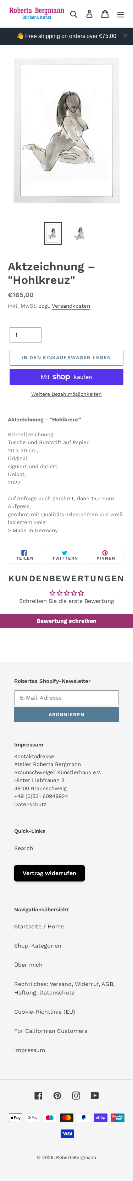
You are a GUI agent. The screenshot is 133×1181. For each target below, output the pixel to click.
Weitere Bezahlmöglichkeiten (66, 394)
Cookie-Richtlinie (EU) (44, 1011)
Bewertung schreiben (66, 621)
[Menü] (120, 14)
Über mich (28, 964)
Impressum (29, 1050)
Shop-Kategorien (37, 945)
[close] (125, 35)
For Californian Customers (50, 1031)
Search (23, 848)
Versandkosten (71, 306)
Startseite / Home (39, 926)
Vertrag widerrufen (49, 873)
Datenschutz (30, 804)
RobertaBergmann (76, 1157)
